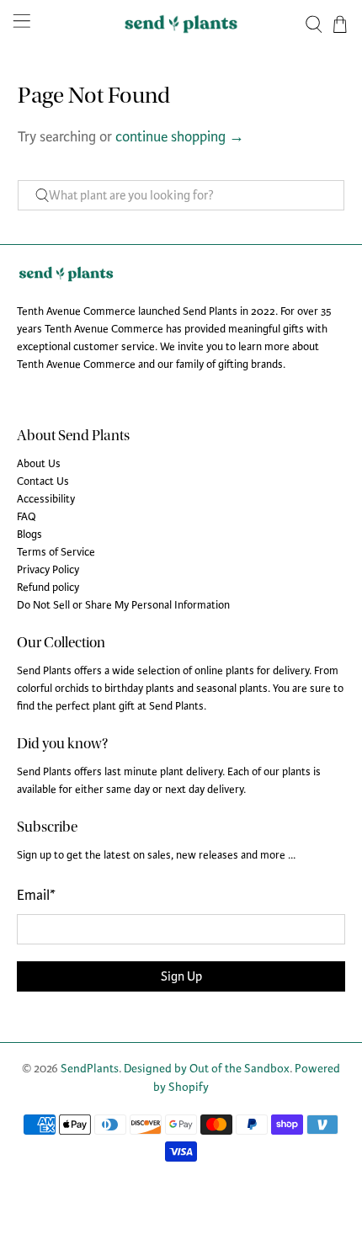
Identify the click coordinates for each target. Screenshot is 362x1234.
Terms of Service (56, 552)
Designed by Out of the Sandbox (207, 1068)
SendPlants (90, 1068)
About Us (39, 464)
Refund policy (48, 587)
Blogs (29, 534)
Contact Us (43, 481)
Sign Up (181, 976)
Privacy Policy (48, 570)
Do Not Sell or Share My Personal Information (123, 605)
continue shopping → (179, 137)
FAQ (26, 517)
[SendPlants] (181, 24)
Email (36, 895)
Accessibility (46, 499)
